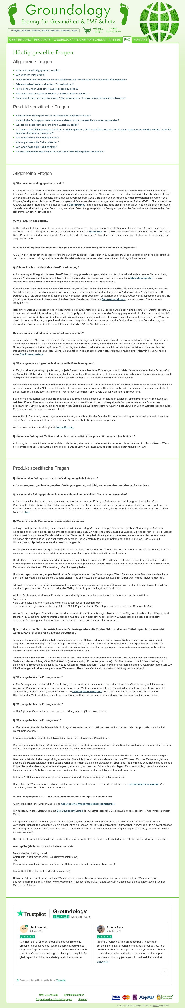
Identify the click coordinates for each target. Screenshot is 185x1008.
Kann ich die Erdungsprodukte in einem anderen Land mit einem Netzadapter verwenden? (67, 120)
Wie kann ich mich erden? (30, 74)
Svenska (55, 30)
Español (45, 30)
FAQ (127, 39)
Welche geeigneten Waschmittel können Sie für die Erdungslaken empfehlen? (60, 151)
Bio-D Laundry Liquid (70, 810)
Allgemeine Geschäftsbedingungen (54, 999)
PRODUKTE (42, 39)
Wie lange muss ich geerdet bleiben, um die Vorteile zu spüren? (52, 93)
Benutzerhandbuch (113, 299)
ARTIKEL (115, 39)
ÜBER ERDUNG (20, 39)
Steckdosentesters (31, 354)
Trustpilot (60, 980)
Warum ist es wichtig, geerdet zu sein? (38, 70)
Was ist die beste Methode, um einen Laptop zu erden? (47, 124)
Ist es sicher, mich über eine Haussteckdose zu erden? (47, 88)
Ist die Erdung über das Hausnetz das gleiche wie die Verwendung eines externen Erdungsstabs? (71, 79)
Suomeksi (65, 30)
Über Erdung (76, 204)
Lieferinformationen (74, 995)
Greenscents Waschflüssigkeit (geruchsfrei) (88, 803)
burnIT (156, 1006)
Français (26, 30)
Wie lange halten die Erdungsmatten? (37, 137)
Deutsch (36, 30)
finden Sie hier (65, 427)
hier (27, 512)
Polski (74, 30)
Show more (103, 961)
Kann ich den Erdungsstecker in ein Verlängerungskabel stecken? (53, 115)
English (17, 30)
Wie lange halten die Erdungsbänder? (37, 142)
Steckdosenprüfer (141, 277)
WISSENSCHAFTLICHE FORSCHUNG (80, 39)
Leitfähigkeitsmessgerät (87, 691)
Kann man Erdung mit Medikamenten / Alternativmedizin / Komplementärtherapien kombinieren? (71, 98)
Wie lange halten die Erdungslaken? (36, 146)
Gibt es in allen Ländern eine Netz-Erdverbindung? (45, 84)
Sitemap (82, 999)
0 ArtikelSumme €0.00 (113, 30)
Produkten (95, 231)
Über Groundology (48, 995)
